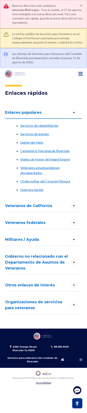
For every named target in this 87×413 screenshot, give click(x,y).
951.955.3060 (61, 346)
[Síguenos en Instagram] (81, 360)
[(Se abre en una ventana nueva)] (44, 373)
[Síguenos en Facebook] (62, 360)
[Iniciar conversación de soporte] (77, 390)
